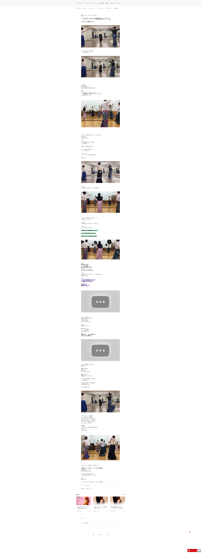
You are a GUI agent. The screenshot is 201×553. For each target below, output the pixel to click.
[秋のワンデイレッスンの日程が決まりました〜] (100, 501)
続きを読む (116, 8)
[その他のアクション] (119, 15)
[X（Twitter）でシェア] (84, 485)
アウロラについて (109, 8)
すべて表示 (123, 494)
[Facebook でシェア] (81, 485)
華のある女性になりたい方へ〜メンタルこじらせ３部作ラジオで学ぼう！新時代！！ (117, 507)
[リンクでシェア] (89, 485)
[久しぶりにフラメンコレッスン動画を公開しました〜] (83, 501)
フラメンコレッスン (100, 8)
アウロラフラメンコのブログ (81, 8)
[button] (123, 8)
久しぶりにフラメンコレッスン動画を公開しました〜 (83, 507)
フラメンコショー (91, 8)
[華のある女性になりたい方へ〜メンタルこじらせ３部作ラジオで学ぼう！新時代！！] (117, 501)
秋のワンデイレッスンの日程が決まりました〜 (100, 507)
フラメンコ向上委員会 (99, 481)
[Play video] (100, 172)
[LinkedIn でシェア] (86, 485)
